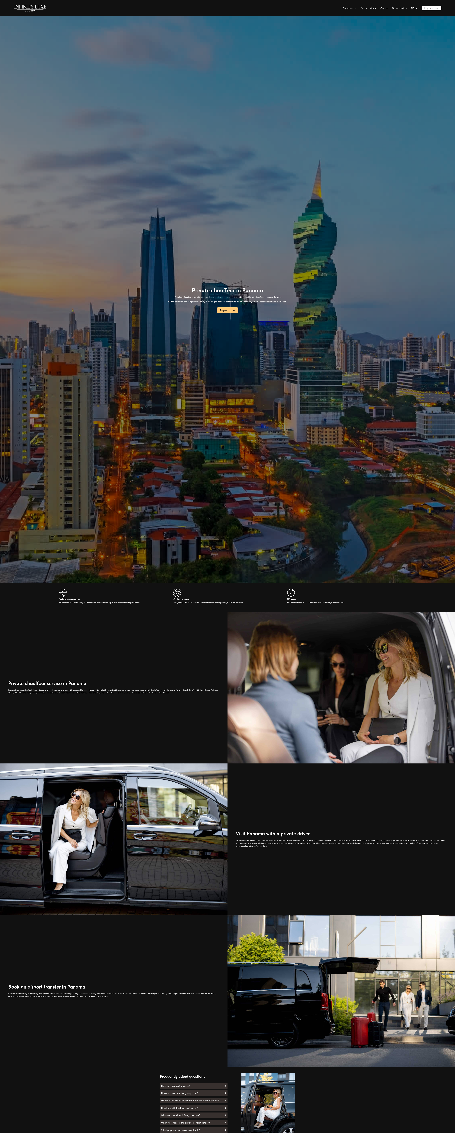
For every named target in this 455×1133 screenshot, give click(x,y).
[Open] (417, 8)
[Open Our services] (356, 8)
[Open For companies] (375, 8)
